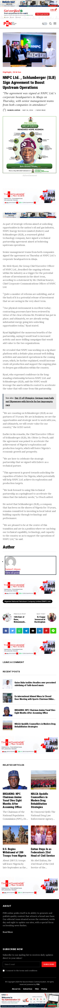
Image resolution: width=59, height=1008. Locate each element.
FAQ (37, 989)
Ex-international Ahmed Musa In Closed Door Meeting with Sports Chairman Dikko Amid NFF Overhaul (34, 699)
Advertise (27, 989)
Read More (8, 932)
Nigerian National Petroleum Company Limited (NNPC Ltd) (28, 601)
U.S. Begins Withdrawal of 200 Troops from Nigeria (14, 852)
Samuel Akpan (13, 110)
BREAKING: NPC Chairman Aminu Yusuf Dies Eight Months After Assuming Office (35, 711)
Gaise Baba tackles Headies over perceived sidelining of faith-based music (35, 684)
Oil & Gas (17, 72)
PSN (38, 984)
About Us (16, 989)
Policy (44, 989)
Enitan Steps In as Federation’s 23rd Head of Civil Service (43, 852)
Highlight (7, 72)
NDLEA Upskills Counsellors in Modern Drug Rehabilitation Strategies (35, 725)
